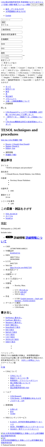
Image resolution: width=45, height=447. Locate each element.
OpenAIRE (27, 80)
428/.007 (23, 292)
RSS (12, 412)
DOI (2, 48)
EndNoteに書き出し (13, 320)
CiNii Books (36, 73)
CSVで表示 (10, 337)
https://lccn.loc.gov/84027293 (21, 268)
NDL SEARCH (11, 214)
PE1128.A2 (23, 290)
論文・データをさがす (15, 9)
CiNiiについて (16, 376)
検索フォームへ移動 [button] (22, 5)
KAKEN (31, 75)
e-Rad (40, 75)
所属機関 (4, 39)
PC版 (3, 367)
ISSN (3, 44)
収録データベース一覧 (19, 378)
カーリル (9, 216)
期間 (3, 53)
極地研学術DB (14, 80)
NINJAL (12, 73)
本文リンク (5, 60)
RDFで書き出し (12, 325)
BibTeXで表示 (11, 332)
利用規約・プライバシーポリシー (24, 380)
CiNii (10, 140)
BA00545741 (15, 253)
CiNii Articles (23, 73)
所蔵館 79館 (17, 140)
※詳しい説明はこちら (30, 360)
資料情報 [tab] (9, 152)
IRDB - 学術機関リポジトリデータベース (27, 427)
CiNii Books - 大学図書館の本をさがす (25, 398)
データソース (6, 65)
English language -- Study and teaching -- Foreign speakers (29, 300)
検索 (41, 5)
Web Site (4, 140)
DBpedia (21, 75)
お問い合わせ (15, 385)
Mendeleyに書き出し (14, 322)
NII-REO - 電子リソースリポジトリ (24, 429)
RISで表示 (10, 330)
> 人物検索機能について (20, 101)
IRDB (13, 68)
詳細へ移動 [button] (8, 5)
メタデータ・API (17, 401)
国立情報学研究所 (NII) (19, 388)
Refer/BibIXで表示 (13, 327)
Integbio (6, 77)
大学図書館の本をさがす (16, 11)
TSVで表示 (10, 335)
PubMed (16, 77)
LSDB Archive (28, 77)
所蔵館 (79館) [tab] (11, 155)
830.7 (23, 294)
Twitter (12, 414)
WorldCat (9, 218)
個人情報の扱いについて (20, 383)
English (8, 16)
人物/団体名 (6, 30)
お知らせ (14, 409)
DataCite (31, 68)
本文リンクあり (10, 63)
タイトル (4, 25)
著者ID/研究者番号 (8, 34)
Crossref (21, 68)
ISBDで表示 (10, 342)
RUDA (37, 70)
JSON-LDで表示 (12, 339)
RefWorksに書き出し (14, 318)
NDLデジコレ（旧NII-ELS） (19, 70)
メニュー (35, 5)
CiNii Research (15, 396)
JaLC (5, 68)
